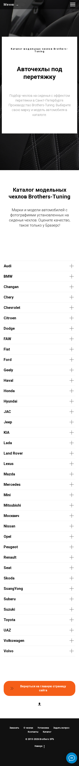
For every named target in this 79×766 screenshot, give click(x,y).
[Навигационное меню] (72, 4)
